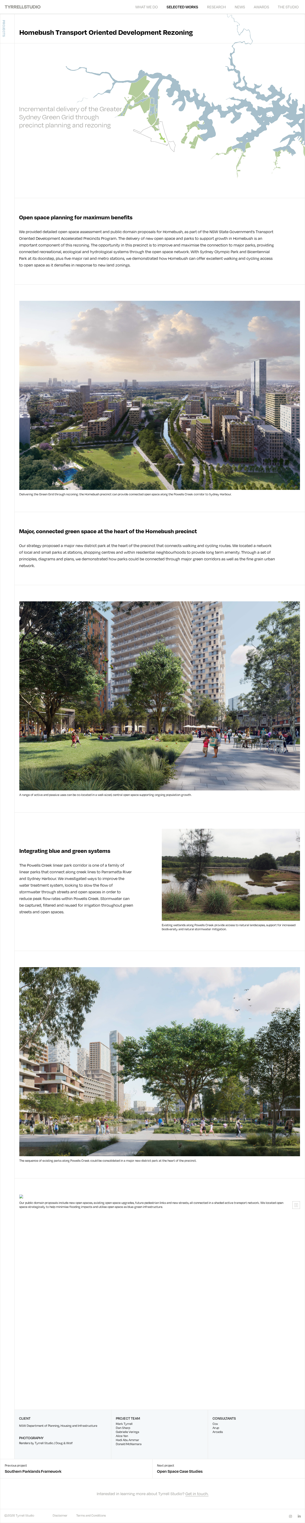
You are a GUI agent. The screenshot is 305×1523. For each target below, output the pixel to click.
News (240, 6)
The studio (288, 6)
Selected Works (182, 7)
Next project (180, 1468)
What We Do (146, 6)
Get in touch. (196, 1493)
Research (216, 6)
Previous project (33, 1468)
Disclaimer (60, 1515)
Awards (261, 6)
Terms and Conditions (91, 1515)
